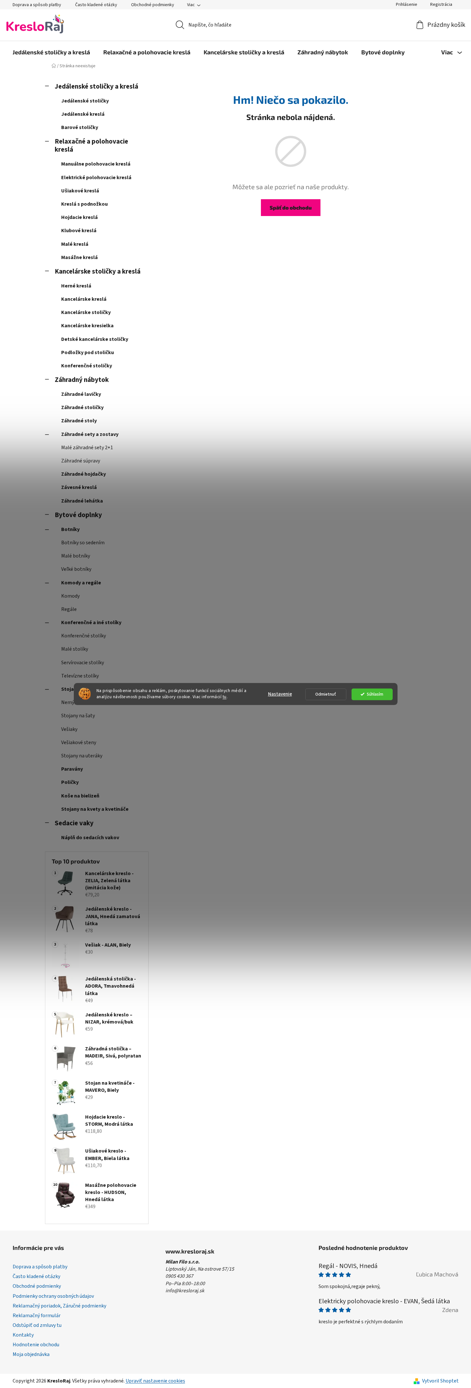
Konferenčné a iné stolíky (91, 622)
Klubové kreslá (78, 230)
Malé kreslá (74, 244)
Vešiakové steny (78, 742)
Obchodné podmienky (152, 5)
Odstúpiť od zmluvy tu (37, 1325)
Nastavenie (280, 694)
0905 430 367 (179, 1276)
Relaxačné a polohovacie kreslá (91, 145)
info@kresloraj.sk (184, 1290)
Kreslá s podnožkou (84, 204)
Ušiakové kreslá (80, 190)
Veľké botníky (76, 569)
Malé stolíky (74, 649)
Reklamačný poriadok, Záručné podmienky (59, 1305)
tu (225, 697)
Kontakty (23, 1335)
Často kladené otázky (96, 5)
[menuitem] (51, 52)
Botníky (70, 529)
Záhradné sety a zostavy (89, 434)
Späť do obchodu (291, 207)
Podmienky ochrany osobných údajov (53, 1296)
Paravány (72, 769)
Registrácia (441, 4)
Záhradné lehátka (82, 500)
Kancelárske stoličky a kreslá (97, 271)
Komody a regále (81, 582)
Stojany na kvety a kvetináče (95, 809)
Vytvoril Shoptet (440, 1380)
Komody (70, 596)
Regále (69, 609)
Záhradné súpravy (80, 460)
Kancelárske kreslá (84, 299)
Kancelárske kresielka (87, 325)
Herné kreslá (76, 285)
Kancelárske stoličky (86, 312)
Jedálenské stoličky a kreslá (96, 86)
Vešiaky (69, 729)
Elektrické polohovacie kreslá (96, 177)
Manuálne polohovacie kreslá (95, 164)
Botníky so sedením (83, 542)
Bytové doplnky (78, 515)
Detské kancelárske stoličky (94, 339)
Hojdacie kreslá (79, 217)
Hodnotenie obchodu (36, 1344)
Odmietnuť (325, 694)
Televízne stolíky (80, 675)
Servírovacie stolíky (82, 662)
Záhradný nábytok (82, 380)
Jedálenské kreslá (83, 114)
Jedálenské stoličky (85, 100)
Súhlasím (375, 694)
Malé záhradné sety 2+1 (87, 447)
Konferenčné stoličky (86, 365)
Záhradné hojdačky (83, 474)
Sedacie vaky (74, 823)
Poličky (70, 782)
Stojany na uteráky (81, 755)
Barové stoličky (79, 127)
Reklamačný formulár (37, 1315)
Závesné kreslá (79, 487)
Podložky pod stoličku (87, 352)
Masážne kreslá (79, 257)
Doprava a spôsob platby (37, 5)
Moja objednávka (31, 1354)
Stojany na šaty (78, 715)
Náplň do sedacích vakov (90, 837)
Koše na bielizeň (80, 795)
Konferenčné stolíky (83, 635)
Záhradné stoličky (82, 407)
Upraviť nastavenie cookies (155, 1380)
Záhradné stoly (79, 420)
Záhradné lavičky (81, 394)
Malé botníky (75, 555)
